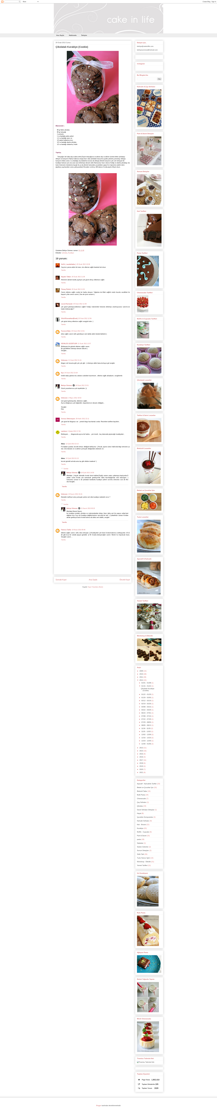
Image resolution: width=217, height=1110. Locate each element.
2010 (141, 674)
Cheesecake (141, 798)
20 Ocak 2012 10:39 (83, 264)
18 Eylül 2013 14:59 (87, 472)
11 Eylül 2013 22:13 (72, 444)
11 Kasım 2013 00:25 (88, 508)
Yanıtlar (65, 468)
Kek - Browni (141, 824)
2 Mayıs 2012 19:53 (74, 398)
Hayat (139, 813)
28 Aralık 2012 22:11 (82, 419)
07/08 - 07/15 (146, 716)
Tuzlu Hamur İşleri (143, 858)
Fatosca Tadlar (66, 530)
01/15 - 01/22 (146, 686)
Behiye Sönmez (66, 385)
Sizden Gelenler (142, 847)
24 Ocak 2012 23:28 (71, 373)
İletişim (84, 35)
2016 (141, 757)
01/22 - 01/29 (146, 694)
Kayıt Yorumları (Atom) (95, 587)
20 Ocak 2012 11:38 (78, 277)
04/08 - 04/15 (146, 707)
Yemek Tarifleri (142, 865)
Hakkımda (73, 35)
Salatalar (140, 843)
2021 (141, 772)
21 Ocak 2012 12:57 (84, 343)
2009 (141, 671)
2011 (141, 677)
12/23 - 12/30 (146, 741)
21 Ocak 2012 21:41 (74, 360)
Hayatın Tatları (66, 277)
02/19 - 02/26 (146, 704)
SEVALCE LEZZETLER (69, 343)
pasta (139, 839)
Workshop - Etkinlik (144, 862)
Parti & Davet (141, 836)
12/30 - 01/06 (146, 744)
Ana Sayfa (60, 35)
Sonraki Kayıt (61, 580)
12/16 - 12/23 (146, 738)
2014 (141, 751)
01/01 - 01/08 (146, 683)
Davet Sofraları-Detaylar (145, 810)
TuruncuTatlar (66, 331)
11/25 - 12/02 (146, 731)
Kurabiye (71, 253)
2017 (141, 760)
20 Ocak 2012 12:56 (84, 318)
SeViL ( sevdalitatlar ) (68, 264)
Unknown (64, 360)
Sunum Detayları (143, 850)
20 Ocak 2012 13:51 (78, 331)
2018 (141, 763)
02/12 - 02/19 (146, 700)
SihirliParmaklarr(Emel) (69, 318)
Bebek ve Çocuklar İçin (145, 787)
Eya (62, 373)
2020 (141, 769)
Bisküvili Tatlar (142, 791)
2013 (141, 748)
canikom (64, 431)
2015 (141, 754)
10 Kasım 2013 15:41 (75, 494)
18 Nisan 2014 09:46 (78, 530)
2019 (141, 766)
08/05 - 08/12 (146, 725)
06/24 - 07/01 (146, 713)
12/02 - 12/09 (146, 734)
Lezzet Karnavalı (67, 304)
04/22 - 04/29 (146, 710)
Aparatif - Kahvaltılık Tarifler (147, 784)
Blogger (98, 1105)
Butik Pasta (141, 795)
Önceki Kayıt (125, 580)
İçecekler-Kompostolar (145, 817)
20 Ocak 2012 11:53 (78, 289)
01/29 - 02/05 (146, 697)
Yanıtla (63, 270)
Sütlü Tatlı (140, 854)
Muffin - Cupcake (143, 832)
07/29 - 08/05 (146, 722)
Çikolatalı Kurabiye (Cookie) (72, 46)
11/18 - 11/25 (146, 728)
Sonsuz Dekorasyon (68, 419)
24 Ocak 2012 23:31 (82, 385)
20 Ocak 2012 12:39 (79, 304)
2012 (141, 680)
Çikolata (64, 253)
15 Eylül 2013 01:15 (72, 458)
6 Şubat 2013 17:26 (74, 431)
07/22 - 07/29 (146, 719)
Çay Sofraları (141, 802)
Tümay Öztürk (66, 289)
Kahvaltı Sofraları (143, 821)
